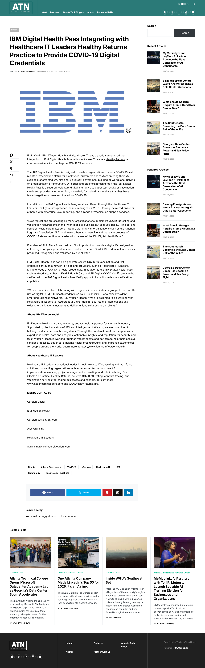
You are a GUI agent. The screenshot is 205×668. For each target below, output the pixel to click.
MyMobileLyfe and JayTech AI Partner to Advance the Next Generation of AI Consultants (176, 59)
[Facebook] (165, 12)
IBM (44, 155)
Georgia (86, 467)
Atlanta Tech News (51, 467)
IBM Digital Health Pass (46, 172)
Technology (34, 473)
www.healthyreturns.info (83, 383)
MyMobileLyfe (181, 648)
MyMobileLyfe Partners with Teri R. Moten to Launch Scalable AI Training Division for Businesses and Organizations (171, 589)
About (69, 651)
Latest (14, 30)
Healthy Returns (115, 159)
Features (110, 573)
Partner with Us (102, 651)
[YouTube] (192, 12)
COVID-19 (71, 467)
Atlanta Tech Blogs (128, 645)
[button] (183, 4)
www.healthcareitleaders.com (45, 383)
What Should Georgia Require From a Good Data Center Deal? (179, 105)
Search (151, 25)
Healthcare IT (103, 467)
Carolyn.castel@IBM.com (42, 419)
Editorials (62, 573)
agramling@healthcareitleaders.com (48, 446)
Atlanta (31, 467)
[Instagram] (186, 12)
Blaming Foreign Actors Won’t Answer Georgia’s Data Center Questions (178, 84)
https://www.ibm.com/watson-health (103, 346)
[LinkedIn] (179, 12)
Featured (14, 573)
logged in (47, 516)
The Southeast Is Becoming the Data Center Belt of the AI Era (179, 126)
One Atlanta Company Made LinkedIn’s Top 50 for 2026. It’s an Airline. (78, 582)
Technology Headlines (57, 473)
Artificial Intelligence (164, 573)
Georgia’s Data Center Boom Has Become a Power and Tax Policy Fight (176, 148)
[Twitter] (172, 12)
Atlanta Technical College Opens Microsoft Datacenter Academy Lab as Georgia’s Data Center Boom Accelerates (29, 586)
